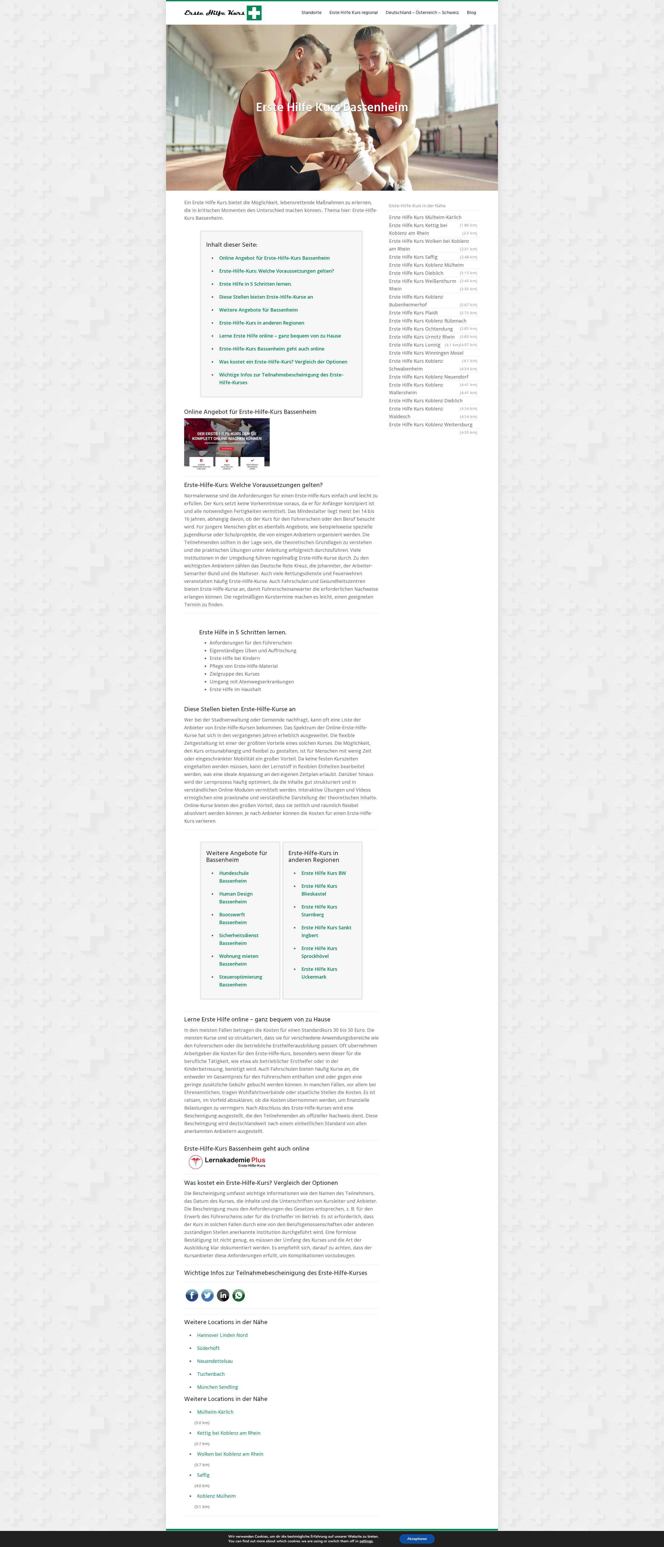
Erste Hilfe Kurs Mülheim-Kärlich (433, 217)
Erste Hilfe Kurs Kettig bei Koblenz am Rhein (433, 229)
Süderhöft (208, 1348)
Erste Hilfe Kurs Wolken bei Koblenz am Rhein (433, 245)
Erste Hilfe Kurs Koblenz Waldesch (433, 412)
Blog (471, 13)
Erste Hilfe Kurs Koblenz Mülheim (433, 265)
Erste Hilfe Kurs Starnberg (319, 911)
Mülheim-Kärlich (215, 1412)
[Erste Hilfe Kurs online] (223, 13)
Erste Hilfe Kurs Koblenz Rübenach (433, 321)
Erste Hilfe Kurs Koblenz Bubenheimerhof (433, 301)
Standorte (311, 13)
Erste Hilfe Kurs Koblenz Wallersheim (433, 389)
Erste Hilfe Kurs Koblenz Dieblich (433, 401)
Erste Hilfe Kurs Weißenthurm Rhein (433, 285)
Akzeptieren (417, 1538)
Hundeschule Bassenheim (234, 877)
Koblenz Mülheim (216, 1496)
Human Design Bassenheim (236, 898)
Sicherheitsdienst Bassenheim (239, 939)
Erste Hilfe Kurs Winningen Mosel (433, 353)
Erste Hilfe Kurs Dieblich (433, 273)
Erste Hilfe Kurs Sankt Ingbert (326, 931)
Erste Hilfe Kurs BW (323, 873)
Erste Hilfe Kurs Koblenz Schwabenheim (433, 365)
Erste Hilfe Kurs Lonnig (424, 345)
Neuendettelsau (215, 1361)
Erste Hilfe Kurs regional (353, 13)
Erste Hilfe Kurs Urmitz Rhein (433, 337)
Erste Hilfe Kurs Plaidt (433, 313)
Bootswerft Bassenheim (233, 918)
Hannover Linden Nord (222, 1335)
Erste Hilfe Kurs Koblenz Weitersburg (433, 425)
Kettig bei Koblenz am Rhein (228, 1433)
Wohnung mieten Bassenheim (238, 960)
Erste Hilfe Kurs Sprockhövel (319, 952)
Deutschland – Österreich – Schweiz (422, 13)
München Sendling (217, 1387)
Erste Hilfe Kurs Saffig (433, 257)
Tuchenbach (211, 1374)
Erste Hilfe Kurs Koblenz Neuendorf (433, 377)
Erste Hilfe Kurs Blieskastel (319, 890)
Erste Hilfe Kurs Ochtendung (433, 329)
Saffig (203, 1475)
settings (366, 1541)
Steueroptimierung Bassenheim (240, 981)
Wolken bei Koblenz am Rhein (230, 1454)
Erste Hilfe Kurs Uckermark (319, 973)
